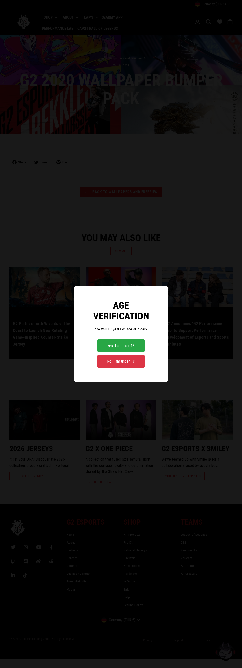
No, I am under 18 (121, 361)
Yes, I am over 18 (121, 345)
